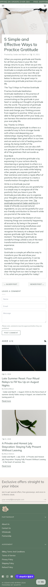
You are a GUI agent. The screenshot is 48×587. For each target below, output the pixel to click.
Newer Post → (37, 284)
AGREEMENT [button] (7, 544)
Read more (6, 401)
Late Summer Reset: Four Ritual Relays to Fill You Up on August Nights (20, 382)
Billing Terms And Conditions (13, 552)
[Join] (43, 499)
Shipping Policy (8, 563)
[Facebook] (3, 576)
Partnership (6, 536)
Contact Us (6, 528)
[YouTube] (12, 576)
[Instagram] (7, 576)
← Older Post (10, 284)
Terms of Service (8, 555)
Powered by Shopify (11, 585)
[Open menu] (5, 6)
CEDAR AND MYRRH (12, 583)
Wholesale (6, 532)
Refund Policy (7, 567)
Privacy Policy (7, 559)
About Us (5, 524)
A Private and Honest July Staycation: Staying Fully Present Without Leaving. (21, 447)
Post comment (11, 333)
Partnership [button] (8, 517)
